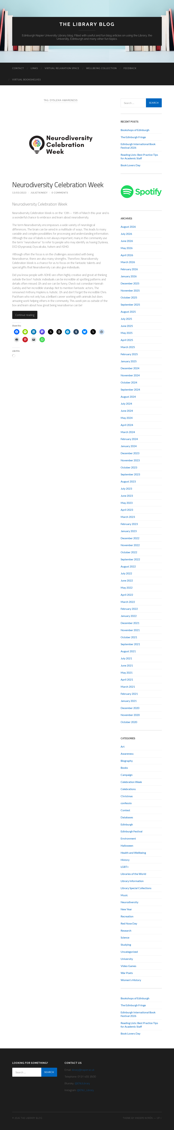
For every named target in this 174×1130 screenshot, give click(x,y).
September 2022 (130, 559)
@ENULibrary (82, 1083)
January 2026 (129, 276)
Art (123, 746)
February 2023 (129, 523)
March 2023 (128, 516)
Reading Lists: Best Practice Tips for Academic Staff (139, 156)
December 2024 (130, 368)
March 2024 (128, 432)
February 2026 (129, 269)
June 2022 (127, 580)
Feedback (130, 68)
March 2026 (128, 262)
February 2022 (129, 608)
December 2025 (130, 283)
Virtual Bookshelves (26, 79)
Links (34, 68)
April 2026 (127, 255)
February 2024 (129, 438)
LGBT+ (125, 866)
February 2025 (129, 354)
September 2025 (130, 304)
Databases (127, 817)
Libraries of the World (133, 873)
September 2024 (130, 389)
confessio (126, 803)
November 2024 (130, 375)
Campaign (127, 774)
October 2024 (129, 382)
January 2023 (129, 531)
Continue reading (24, 315)
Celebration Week (131, 781)
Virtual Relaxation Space (62, 68)
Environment (128, 838)
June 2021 (127, 665)
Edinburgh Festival (131, 831)
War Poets (127, 972)
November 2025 (130, 290)
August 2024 (128, 396)
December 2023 (130, 453)
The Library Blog (87, 24)
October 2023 (129, 467)
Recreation (127, 916)
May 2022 (127, 587)
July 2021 (126, 658)
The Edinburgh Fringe (133, 137)
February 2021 (129, 693)
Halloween (127, 845)
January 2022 (129, 615)
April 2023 (127, 509)
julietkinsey (39, 192)
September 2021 (130, 644)
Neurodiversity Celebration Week (57, 184)
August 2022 (128, 566)
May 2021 (127, 672)
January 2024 (129, 446)
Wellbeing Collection (101, 68)
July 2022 (126, 573)
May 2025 (127, 332)
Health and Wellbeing (133, 852)
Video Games (128, 965)
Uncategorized (129, 951)
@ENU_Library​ (85, 1090)
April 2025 (127, 339)
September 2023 (130, 474)
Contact (18, 68)
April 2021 (127, 679)
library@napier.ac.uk (83, 1070)
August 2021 (128, 651)
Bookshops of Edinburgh (135, 130)
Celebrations (128, 789)
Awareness (127, 753)
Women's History (131, 980)
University (127, 958)
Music (124, 895)
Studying (126, 944)
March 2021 (128, 686)
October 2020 (129, 722)
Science (125, 937)
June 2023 (127, 495)
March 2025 (128, 347)
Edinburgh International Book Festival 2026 (138, 145)
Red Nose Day (129, 923)
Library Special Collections (136, 888)
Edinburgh (127, 824)
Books (124, 767)
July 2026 (126, 233)
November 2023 (130, 460)
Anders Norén (144, 1118)
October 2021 (129, 637)
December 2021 (130, 623)
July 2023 (126, 488)
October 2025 (129, 297)
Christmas (127, 796)
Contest (125, 810)
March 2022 (128, 601)
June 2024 (127, 410)
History (125, 859)
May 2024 (127, 417)
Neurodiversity (129, 902)
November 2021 (130, 630)
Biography (127, 760)
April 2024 (127, 424)
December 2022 (130, 538)
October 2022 (129, 552)
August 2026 (128, 226)
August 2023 (128, 481)
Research (126, 930)
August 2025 (128, 311)
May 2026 (127, 248)
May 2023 (127, 502)
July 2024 (126, 403)
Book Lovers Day (130, 165)
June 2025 (127, 325)
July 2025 (126, 318)
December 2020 (130, 707)
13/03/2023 (19, 192)
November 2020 (130, 714)
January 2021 (129, 700)
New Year (126, 909)
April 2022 (127, 594)
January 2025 (129, 361)
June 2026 (127, 240)
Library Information (132, 881)
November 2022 (130, 545)
